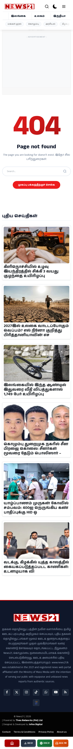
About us (62, 732)
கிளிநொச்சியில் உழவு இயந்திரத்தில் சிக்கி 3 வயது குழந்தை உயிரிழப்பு (31, 271)
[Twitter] (16, 692)
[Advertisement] (41, 44)
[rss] (65, 692)
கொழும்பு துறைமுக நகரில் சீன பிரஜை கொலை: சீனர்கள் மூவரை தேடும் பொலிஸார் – (36, 449)
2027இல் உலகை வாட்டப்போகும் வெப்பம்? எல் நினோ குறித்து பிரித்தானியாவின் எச (36, 331)
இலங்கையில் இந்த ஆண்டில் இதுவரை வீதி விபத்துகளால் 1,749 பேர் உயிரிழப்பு (35, 390)
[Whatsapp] (46, 692)
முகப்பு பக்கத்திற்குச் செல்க (36, 185)
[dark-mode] (55, 6)
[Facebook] (7, 692)
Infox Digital (36, 724)
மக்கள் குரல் (14, 24)
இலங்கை (18, 16)
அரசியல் (50, 24)
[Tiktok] (36, 692)
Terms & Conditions (24, 732)
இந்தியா (59, 16)
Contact (6, 732)
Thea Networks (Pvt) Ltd (29, 720)
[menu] (63, 6)
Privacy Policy (46, 732)
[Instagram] (26, 692)
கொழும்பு (33, 24)
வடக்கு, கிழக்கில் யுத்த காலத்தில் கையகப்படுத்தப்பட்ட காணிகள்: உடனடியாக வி (36, 567)
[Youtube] (55, 692)
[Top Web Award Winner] (36, 703)
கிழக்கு (66, 24)
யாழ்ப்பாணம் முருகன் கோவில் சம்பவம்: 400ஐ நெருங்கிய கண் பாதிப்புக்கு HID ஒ (36, 508)
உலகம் (39, 16)
